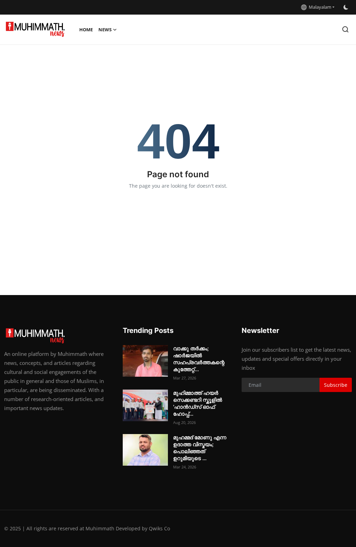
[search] (345, 29)
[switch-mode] (346, 7)
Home (86, 29)
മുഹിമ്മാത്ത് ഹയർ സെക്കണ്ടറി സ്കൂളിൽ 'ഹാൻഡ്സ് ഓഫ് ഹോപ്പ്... (197, 403)
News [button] (105, 29)
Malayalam (319, 7)
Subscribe (335, 385)
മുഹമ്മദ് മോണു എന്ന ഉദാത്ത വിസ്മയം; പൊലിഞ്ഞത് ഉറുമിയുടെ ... (199, 448)
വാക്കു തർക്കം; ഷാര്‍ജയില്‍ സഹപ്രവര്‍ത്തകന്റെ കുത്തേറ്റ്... (199, 359)
